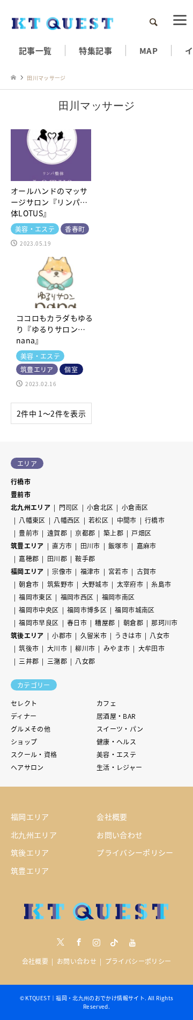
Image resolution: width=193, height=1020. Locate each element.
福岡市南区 (118, 596)
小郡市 (62, 635)
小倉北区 (100, 507)
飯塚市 (118, 545)
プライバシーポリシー (135, 852)
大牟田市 (151, 648)
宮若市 (118, 571)
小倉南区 (135, 507)
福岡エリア (27, 571)
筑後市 (29, 648)
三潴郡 (57, 660)
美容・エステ (116, 754)
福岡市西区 (77, 596)
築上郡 (113, 532)
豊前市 (21, 494)
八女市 (159, 635)
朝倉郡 (133, 622)
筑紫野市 (60, 584)
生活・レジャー (119, 767)
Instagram (96, 942)
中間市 (127, 519)
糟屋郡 (105, 622)
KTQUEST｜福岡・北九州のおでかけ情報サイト (85, 998)
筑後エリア (27, 635)
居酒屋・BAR (116, 715)
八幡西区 (67, 519)
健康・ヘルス (116, 741)
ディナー (23, 715)
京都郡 (85, 532)
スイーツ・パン (120, 728)
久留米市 (93, 635)
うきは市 (128, 635)
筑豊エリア (27, 545)
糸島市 (161, 584)
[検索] (153, 22)
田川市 (90, 545)
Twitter (60, 942)
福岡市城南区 (134, 609)
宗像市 (62, 571)
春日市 (77, 622)
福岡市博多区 (87, 609)
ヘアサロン (27, 767)
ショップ (24, 741)
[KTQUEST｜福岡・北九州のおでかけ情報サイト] (63, 22)
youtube (132, 942)
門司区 (69, 507)
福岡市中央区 (38, 609)
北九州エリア (30, 507)
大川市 (57, 648)
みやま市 (116, 648)
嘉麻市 (147, 545)
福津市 (90, 571)
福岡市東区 (35, 596)
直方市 (62, 545)
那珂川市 (164, 622)
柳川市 (85, 648)
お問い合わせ (119, 834)
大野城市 (95, 584)
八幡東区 (32, 519)
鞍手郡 (85, 558)
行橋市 (21, 481)
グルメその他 (30, 728)
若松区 (98, 519)
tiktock (114, 942)
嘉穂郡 (29, 558)
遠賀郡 (57, 532)
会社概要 (111, 816)
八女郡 (85, 660)
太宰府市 (130, 584)
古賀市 (147, 571)
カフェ (106, 703)
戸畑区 (141, 532)
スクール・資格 (34, 754)
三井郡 (29, 660)
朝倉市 (29, 584)
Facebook (79, 942)
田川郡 (57, 558)
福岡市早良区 (38, 622)
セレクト (24, 703)
